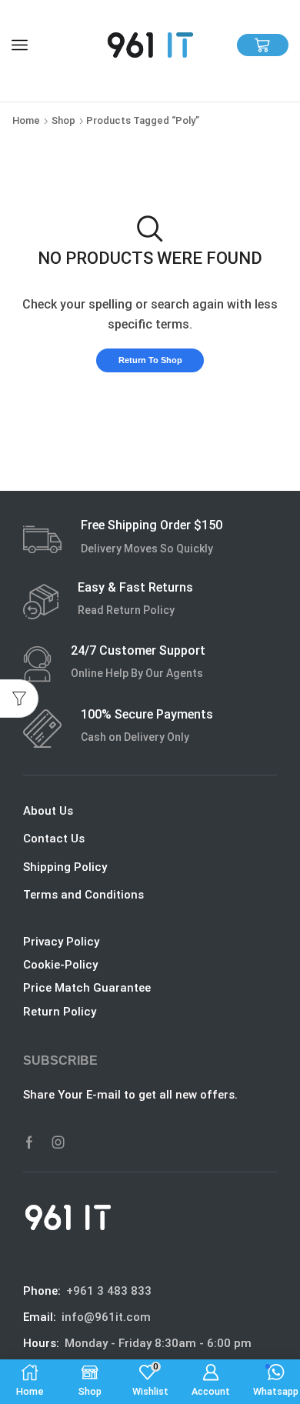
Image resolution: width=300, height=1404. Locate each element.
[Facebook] (29, 1142)
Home (26, 120)
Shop (63, 120)
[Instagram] (58, 1142)
